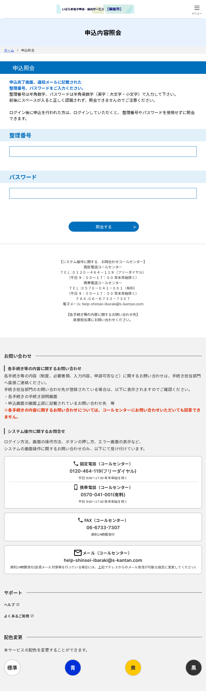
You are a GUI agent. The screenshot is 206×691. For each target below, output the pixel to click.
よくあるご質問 (16, 615)
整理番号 (20, 135)
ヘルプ (9, 604)
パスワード (23, 177)
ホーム (9, 50)
